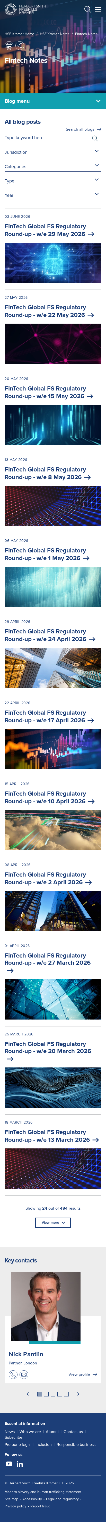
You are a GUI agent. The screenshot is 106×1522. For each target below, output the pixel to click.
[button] (87, 10)
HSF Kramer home (19, 34)
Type (9, 181)
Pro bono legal (18, 1444)
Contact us (73, 1432)
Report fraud (40, 1506)
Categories (15, 166)
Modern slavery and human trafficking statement (43, 1492)
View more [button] (50, 1222)
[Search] (83, 22)
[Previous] (29, 1394)
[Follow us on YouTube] (9, 1464)
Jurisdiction (16, 152)
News (10, 1432)
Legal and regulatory (62, 1499)
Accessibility (32, 1499)
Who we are (30, 1432)
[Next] (77, 1394)
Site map (11, 1499)
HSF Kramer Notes (54, 34)
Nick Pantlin (26, 1354)
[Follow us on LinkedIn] (20, 1464)
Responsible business (76, 1444)
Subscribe (13, 1437)
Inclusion (44, 1444)
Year (9, 195)
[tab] (39, 1394)
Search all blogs (80, 129)
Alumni (52, 1432)
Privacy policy (15, 1506)
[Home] (25, 9)
